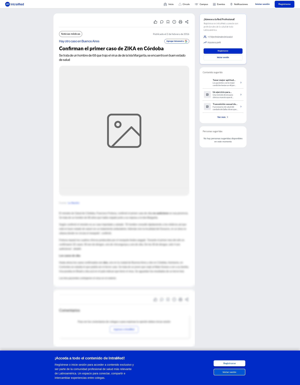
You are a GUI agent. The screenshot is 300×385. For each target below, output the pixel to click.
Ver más (221, 117)
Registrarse (229, 363)
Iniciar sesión (229, 372)
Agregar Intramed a (175, 41)
